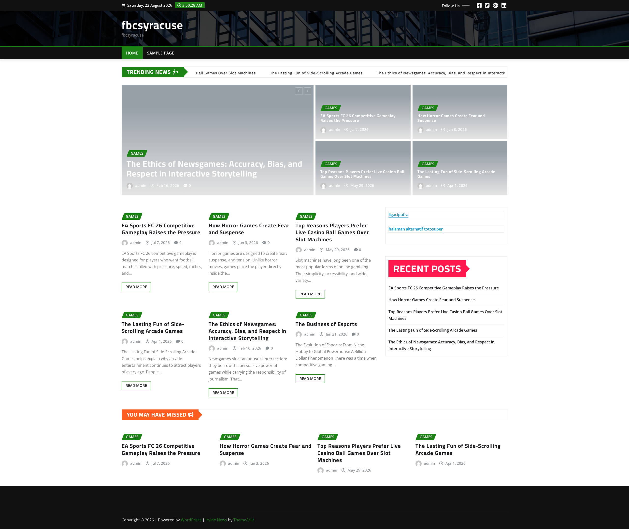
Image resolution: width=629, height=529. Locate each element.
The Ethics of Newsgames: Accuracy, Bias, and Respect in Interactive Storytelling (247, 331)
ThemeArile (244, 520)
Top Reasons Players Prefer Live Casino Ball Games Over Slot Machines (362, 174)
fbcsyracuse (152, 24)
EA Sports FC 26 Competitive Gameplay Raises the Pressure (223, 168)
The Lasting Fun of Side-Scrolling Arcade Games (456, 174)
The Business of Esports (326, 324)
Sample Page (160, 53)
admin (149, 185)
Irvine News (216, 520)
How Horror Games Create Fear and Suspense (451, 118)
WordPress (191, 520)
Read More (136, 286)
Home (132, 53)
